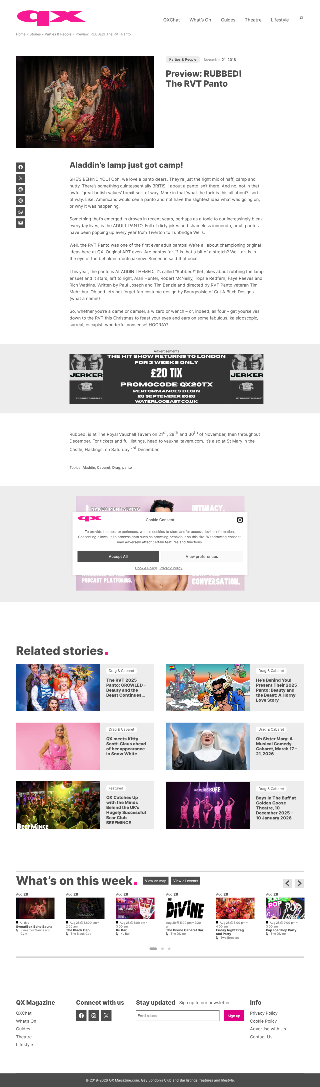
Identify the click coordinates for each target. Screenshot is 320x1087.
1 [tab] (153, 948)
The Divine (178, 933)
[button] (240, 519)
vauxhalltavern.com (183, 441)
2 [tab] (162, 948)
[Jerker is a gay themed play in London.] (167, 379)
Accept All (118, 556)
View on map (155, 881)
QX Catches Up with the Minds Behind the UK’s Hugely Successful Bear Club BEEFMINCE (126, 810)
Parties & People (58, 34)
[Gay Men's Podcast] (160, 589)
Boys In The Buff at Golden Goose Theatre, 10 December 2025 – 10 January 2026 (276, 807)
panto (127, 467)
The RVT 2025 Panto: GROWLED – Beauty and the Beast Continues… (126, 688)
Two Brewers (229, 937)
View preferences (202, 556)
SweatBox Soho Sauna (34, 927)
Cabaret (103, 467)
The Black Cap (78, 930)
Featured (116, 788)
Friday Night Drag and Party (230, 932)
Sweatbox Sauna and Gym (35, 931)
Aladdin (88, 467)
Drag (116, 467)
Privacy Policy (171, 568)
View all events (185, 881)
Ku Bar (121, 930)
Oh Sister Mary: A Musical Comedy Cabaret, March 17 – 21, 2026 (276, 746)
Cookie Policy (146, 568)
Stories (35, 34)
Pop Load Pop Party (281, 930)
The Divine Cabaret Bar (184, 930)
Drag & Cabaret (121, 670)
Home (21, 34)
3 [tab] (169, 948)
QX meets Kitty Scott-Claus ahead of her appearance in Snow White (126, 746)
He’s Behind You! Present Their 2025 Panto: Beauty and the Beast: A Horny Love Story (276, 690)
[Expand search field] (301, 19)
